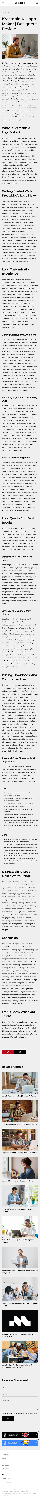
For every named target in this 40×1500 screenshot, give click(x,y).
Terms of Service (6, 1482)
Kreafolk (13, 1025)
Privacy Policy (6, 1478)
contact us (5, 1495)
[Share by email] (20, 1052)
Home (4, 1458)
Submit (8, 1419)
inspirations (21, 1037)
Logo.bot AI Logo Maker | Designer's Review (19, 1096)
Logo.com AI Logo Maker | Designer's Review (19, 1124)
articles (10, 1037)
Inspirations (5, 1465)
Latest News (5, 1468)
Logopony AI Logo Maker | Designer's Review (19, 1153)
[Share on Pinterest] (8, 1052)
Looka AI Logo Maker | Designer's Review (18, 1181)
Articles (4, 1462)
